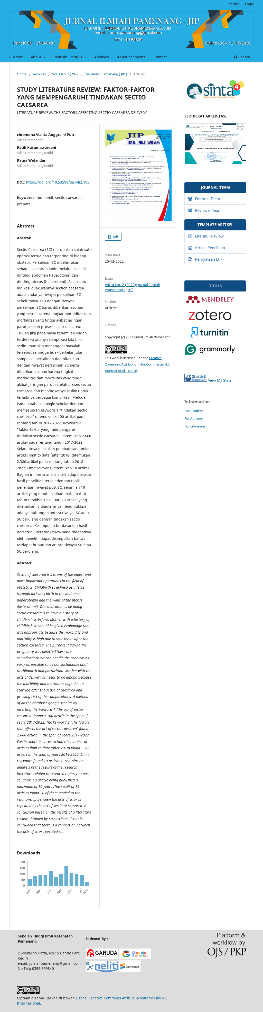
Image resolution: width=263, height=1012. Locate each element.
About (36, 56)
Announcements (131, 56)
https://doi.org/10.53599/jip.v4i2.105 (57, 182)
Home (21, 74)
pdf (115, 236)
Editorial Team (207, 198)
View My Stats (220, 380)
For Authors (193, 418)
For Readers (193, 410)
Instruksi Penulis (68, 56)
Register (233, 4)
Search (243, 56)
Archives (101, 56)
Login (249, 4)
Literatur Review (209, 236)
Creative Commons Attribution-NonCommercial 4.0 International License (137, 364)
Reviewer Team (208, 210)
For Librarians (194, 426)
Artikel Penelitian (210, 247)
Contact (160, 56)
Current (16, 56)
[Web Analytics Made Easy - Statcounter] (195, 380)
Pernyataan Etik (208, 259)
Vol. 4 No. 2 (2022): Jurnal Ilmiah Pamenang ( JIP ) (89, 74)
